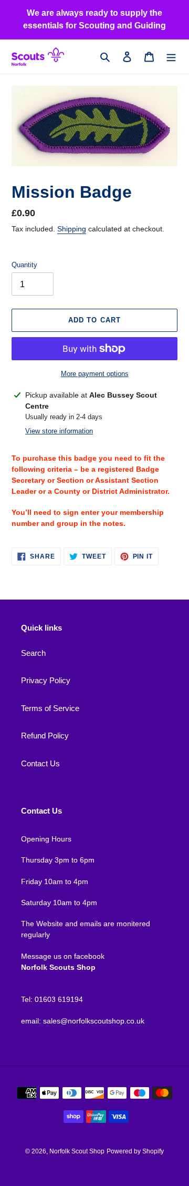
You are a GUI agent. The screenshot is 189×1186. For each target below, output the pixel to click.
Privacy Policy (45, 680)
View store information (59, 431)
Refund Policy (45, 735)
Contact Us (40, 763)
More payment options (95, 374)
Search (33, 652)
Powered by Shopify (135, 1151)
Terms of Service (50, 708)
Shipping (71, 229)
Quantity (24, 265)
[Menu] (171, 56)
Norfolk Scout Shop (76, 1151)
